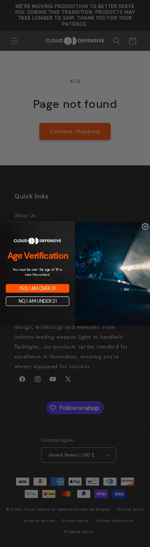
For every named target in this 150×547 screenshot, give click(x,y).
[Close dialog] (145, 226)
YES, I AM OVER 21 (37, 288)
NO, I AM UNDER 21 (38, 301)
